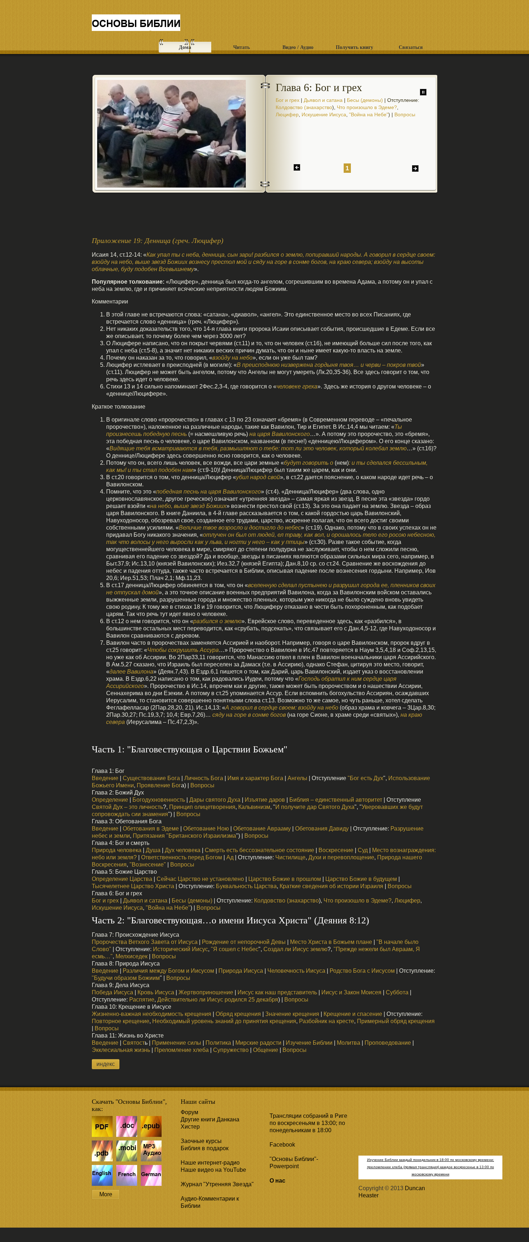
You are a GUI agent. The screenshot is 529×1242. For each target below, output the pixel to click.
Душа (153, 850)
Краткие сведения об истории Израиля (331, 886)
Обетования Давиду (322, 828)
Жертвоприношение (205, 992)
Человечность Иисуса (296, 971)
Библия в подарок (205, 1148)
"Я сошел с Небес (234, 949)
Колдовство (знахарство (304, 107)
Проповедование (388, 1043)
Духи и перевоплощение (341, 857)
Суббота (397, 992)
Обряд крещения (238, 1014)
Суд (363, 850)
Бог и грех (287, 100)
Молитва (348, 1043)
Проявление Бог (159, 785)
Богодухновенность (158, 800)
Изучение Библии (309, 1043)
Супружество (231, 1050)
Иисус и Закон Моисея (351, 992)
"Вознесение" (148, 864)
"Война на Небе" (368, 114)
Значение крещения (292, 1014)
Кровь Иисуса (155, 992)
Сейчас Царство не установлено (200, 879)
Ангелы (297, 778)
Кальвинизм (254, 807)
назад (297, 167)
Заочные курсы (201, 1141)
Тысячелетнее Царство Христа (133, 886)
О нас (277, 1181)
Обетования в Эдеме (151, 828)
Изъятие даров (265, 800)
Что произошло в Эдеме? (367, 107)
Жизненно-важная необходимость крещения (151, 1014)
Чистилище (290, 857)
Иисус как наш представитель (277, 992)
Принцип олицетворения (202, 807)
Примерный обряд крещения (396, 1021)
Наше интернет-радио (210, 1163)
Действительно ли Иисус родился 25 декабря (217, 999)
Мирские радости (258, 1043)
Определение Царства (122, 879)
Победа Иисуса (112, 992)
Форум (189, 1112)
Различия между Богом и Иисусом (168, 971)
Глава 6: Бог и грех (136, 24)
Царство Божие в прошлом (284, 879)
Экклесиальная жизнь (121, 1050)
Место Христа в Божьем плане (331, 942)
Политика (218, 1043)
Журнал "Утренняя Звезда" (217, 1184)
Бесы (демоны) (365, 100)
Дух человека (181, 850)
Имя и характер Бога (255, 778)
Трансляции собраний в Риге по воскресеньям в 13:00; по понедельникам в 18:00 (308, 1123)
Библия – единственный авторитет (335, 800)
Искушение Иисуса (324, 114)
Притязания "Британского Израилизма (184, 836)
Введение (105, 778)
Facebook (282, 1145)
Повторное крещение (120, 1021)
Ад (230, 857)
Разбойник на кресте (326, 1021)
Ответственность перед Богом (181, 857)
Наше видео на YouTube (213, 1170)
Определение (110, 800)
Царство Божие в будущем (361, 879)
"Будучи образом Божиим (126, 978)
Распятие (141, 999)
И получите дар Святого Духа (314, 807)
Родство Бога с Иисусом (362, 971)
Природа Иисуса (240, 971)
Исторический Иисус (180, 949)
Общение (265, 1050)
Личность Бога (203, 778)
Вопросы (404, 114)
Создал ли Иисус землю (295, 949)
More (105, 1194)
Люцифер (287, 114)
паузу (423, 92)
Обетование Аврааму (262, 828)
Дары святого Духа (214, 800)
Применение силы (176, 1043)
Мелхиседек (132, 956)
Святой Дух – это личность (127, 807)
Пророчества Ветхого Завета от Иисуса (145, 942)
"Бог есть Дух (365, 778)
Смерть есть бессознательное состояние (259, 850)
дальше (415, 168)
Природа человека (116, 850)
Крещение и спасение (353, 1014)
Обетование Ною (206, 828)
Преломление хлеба (181, 1050)
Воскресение (335, 850)
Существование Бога (151, 778)
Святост (134, 1043)
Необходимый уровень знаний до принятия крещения (224, 1021)
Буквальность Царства (245, 886)
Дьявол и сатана (323, 100)
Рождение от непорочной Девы (244, 942)
